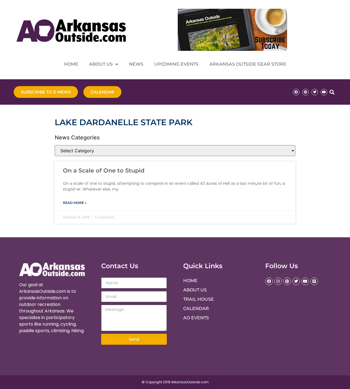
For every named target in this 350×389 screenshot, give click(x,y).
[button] (331, 91)
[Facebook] (296, 92)
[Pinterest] (305, 92)
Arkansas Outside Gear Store (247, 64)
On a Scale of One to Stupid (103, 170)
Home (71, 64)
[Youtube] (324, 92)
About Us (101, 64)
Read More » (74, 203)
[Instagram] (278, 281)
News (136, 64)
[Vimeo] (314, 281)
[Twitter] (314, 92)
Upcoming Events (176, 64)
